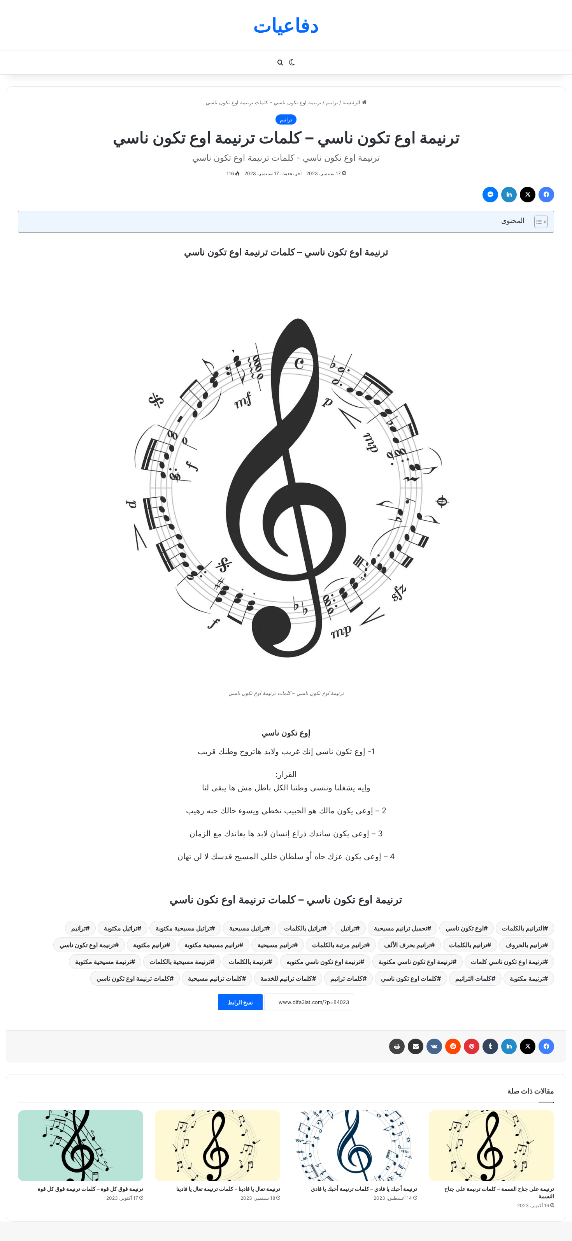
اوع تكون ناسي (465, 928)
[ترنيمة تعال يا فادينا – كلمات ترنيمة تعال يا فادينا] (217, 1145)
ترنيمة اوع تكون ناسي (87, 945)
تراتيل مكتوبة (120, 928)
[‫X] (527, 194)
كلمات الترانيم (473, 978)
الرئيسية (352, 102)
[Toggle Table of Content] (537, 221)
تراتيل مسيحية (247, 928)
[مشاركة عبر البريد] (415, 1046)
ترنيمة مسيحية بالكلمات (180, 961)
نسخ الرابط (240, 1002)
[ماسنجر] (490, 194)
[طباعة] (397, 1046)
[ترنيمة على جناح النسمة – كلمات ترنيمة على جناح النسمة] (491, 1145)
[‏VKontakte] (434, 1046)
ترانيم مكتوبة (149, 945)
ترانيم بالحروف (524, 945)
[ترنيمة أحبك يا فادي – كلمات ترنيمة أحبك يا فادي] (354, 1145)
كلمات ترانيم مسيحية (215, 978)
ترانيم (332, 102)
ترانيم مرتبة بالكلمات (339, 945)
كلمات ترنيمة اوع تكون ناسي (133, 978)
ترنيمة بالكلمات (248, 961)
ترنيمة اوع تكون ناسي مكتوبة (416, 961)
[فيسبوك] (546, 194)
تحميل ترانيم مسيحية (400, 928)
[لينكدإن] (509, 194)
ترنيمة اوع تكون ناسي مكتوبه (323, 961)
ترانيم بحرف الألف (407, 945)
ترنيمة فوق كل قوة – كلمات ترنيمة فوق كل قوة (90, 1188)
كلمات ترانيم (346, 978)
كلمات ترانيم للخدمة (286, 978)
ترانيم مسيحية (276, 945)
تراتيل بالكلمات (303, 928)
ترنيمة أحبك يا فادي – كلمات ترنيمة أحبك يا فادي (364, 1188)
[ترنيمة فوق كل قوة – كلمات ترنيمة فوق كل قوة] (80, 1145)
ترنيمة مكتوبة (527, 978)
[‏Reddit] (453, 1046)
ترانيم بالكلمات (468, 945)
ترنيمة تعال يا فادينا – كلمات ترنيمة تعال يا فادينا (228, 1188)
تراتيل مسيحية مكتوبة (183, 928)
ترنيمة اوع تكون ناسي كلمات (507, 961)
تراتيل (348, 928)
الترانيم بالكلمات (523, 928)
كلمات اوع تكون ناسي (409, 978)
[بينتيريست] (471, 1046)
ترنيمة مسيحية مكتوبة (103, 961)
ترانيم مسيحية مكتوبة (211, 945)
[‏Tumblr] (490, 1046)
